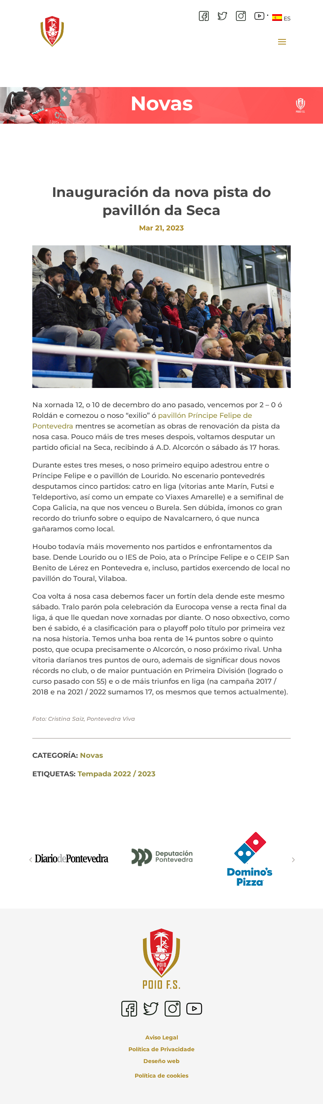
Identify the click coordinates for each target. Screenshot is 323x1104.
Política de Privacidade (161, 1049)
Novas (91, 755)
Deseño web (161, 1061)
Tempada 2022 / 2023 (117, 774)
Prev (30, 860)
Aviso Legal (161, 1038)
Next (293, 860)
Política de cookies (161, 1075)
